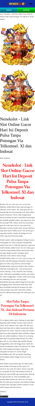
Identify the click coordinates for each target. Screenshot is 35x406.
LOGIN (8, 10)
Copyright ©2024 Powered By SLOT (17, 402)
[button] (4, 396)
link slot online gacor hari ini (15, 204)
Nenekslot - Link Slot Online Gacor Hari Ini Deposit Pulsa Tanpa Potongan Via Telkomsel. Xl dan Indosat (17, 16)
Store (1, 14)
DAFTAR (26, 10)
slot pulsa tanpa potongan (24, 258)
